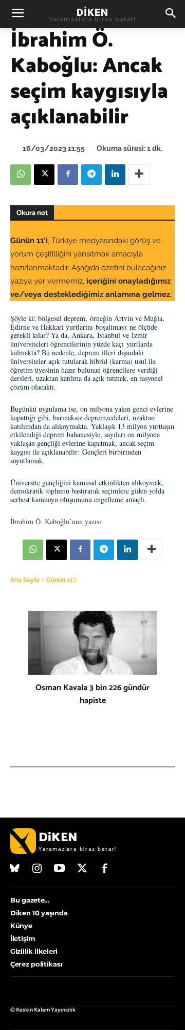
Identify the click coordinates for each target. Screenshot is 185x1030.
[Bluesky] (15, 869)
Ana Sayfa (25, 580)
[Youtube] (59, 869)
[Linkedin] (115, 174)
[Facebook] (68, 174)
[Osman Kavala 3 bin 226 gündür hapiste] (92, 643)
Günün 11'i (61, 580)
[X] (44, 174)
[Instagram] (37, 869)
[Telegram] (91, 174)
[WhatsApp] (20, 174)
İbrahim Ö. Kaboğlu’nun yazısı (55, 521)
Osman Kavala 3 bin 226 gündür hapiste (92, 694)
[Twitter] (82, 869)
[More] (139, 174)
